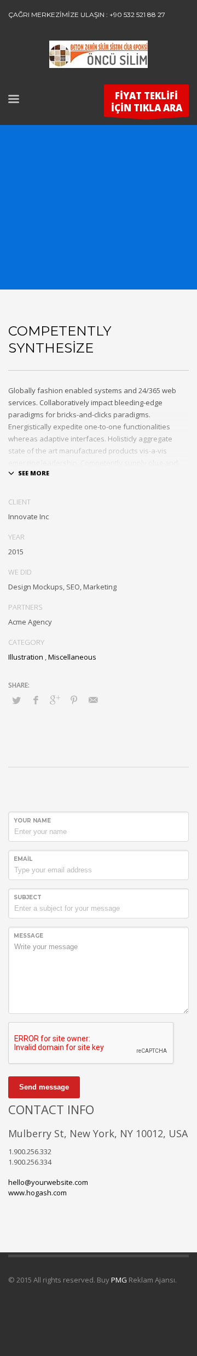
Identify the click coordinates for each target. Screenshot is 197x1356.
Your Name (32, 820)
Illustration (25, 657)
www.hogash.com (37, 1193)
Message (28, 935)
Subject (28, 897)
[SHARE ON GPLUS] (55, 699)
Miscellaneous (72, 657)
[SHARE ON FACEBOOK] (35, 699)
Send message (44, 1087)
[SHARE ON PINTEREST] (74, 699)
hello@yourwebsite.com (48, 1182)
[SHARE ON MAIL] (93, 699)
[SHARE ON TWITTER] (16, 700)
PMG (120, 1280)
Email (23, 859)
